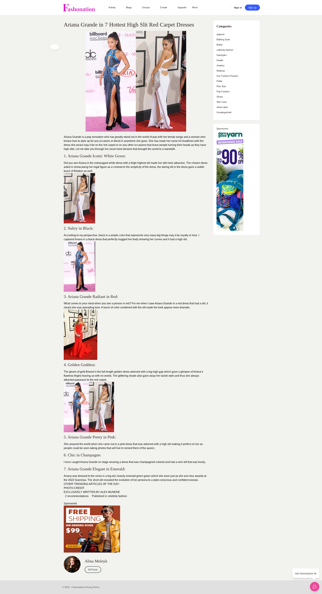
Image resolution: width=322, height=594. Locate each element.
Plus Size (221, 86)
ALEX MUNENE (110, 492)
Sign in (238, 7)
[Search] (225, 8)
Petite (219, 81)
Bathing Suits (223, 39)
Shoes (220, 96)
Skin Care (222, 102)
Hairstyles (222, 55)
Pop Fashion (223, 91)
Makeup (221, 70)
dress (152, 166)
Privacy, (89, 587)
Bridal (219, 44)
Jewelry (220, 65)
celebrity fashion (117, 496)
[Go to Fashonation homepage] (79, 8)
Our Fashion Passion (227, 76)
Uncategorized (224, 112)
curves (158, 239)
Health (220, 60)
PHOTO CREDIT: (74, 488)
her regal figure (98, 166)
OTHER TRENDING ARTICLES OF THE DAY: (91, 484)
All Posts (93, 569)
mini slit (182, 462)
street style (222, 107)
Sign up (252, 7)
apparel (220, 34)
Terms (96, 587)
